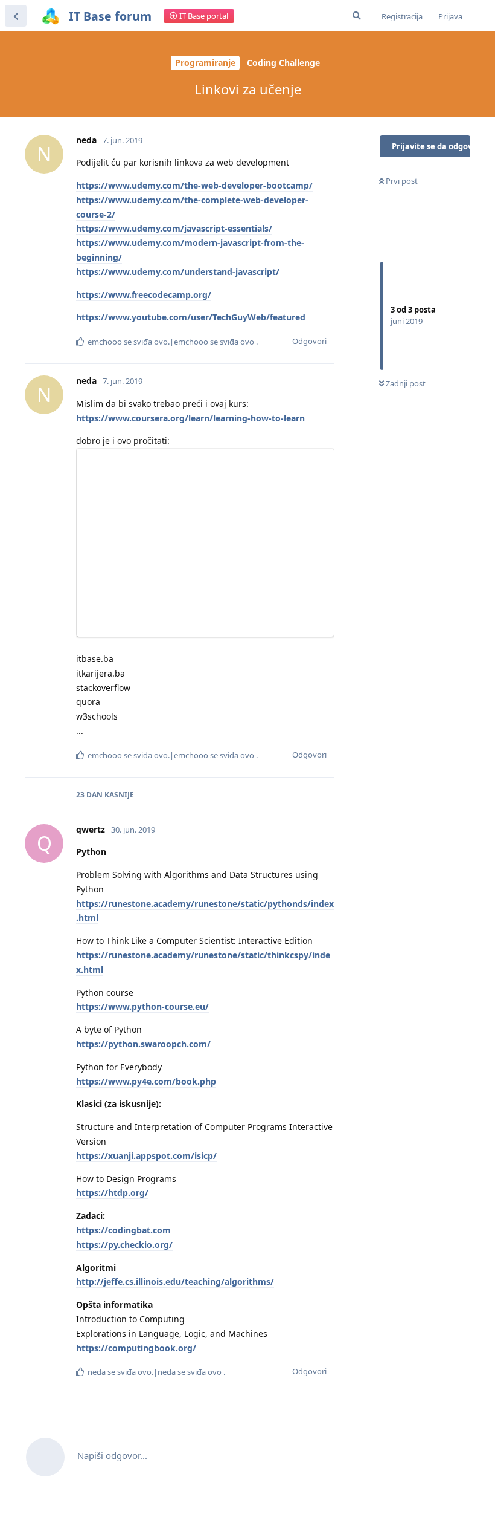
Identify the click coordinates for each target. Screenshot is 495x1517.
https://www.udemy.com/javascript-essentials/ (174, 228)
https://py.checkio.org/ (124, 1244)
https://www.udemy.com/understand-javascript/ (177, 272)
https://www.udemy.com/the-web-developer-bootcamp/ (194, 185)
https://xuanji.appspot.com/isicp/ (146, 1155)
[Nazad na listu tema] (16, 16)
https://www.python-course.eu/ (142, 1006)
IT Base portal (202, 15)
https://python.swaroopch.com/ (143, 1044)
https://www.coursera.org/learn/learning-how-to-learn (190, 418)
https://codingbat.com (123, 1230)
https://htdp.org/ (112, 1192)
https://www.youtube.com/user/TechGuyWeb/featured (190, 317)
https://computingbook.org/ (136, 1348)
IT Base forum (110, 16)
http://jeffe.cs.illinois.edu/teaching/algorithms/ (175, 1281)
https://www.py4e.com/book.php (146, 1081)
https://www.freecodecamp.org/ (143, 294)
